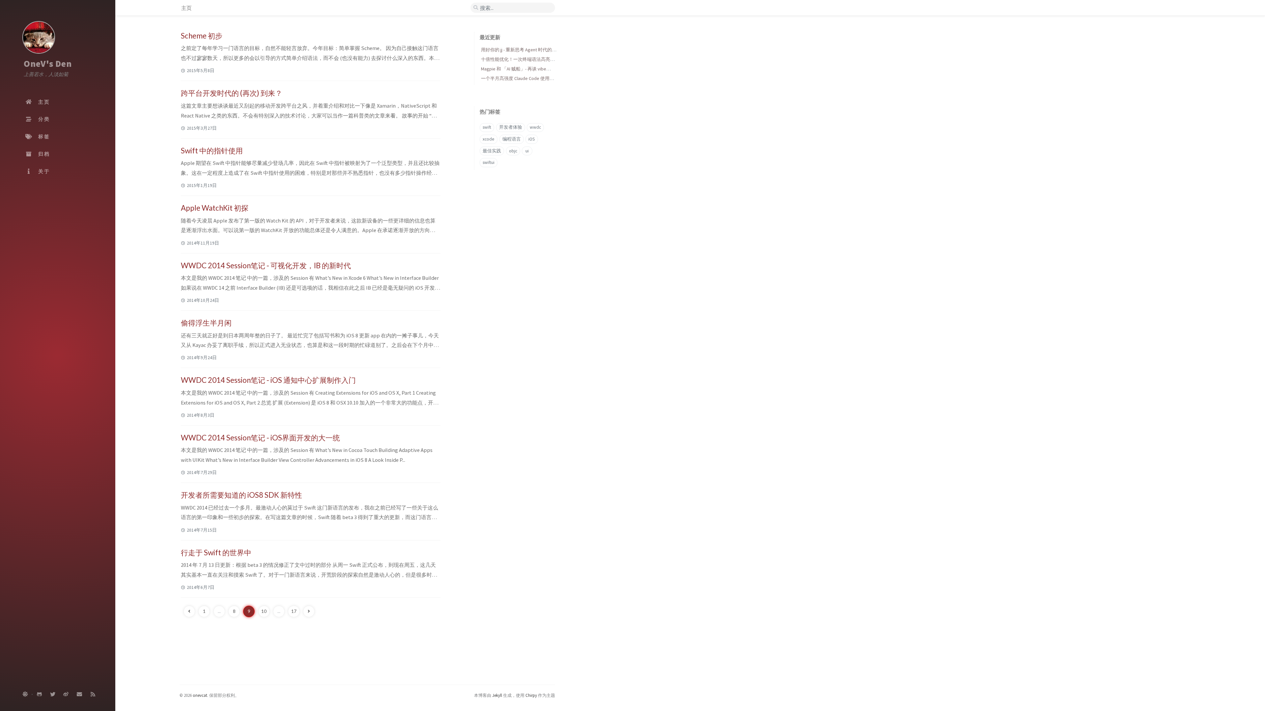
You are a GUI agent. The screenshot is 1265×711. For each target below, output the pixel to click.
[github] (39, 694)
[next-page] (309, 611)
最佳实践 (492, 151)
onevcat (200, 695)
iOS (531, 139)
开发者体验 (510, 127)
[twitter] (52, 694)
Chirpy (531, 695)
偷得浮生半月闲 (206, 322)
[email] (79, 694)
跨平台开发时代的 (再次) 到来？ (231, 93)
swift (487, 127)
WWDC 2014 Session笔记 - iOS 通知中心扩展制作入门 (268, 380)
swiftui (488, 162)
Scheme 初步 (201, 35)
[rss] (93, 694)
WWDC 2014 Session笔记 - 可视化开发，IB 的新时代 (266, 265)
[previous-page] (189, 611)
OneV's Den (48, 63)
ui (527, 151)
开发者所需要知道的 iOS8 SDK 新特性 (241, 494)
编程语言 (511, 139)
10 (264, 611)
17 (293, 611)
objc (513, 151)
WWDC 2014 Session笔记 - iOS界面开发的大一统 (260, 437)
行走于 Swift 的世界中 (216, 552)
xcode (488, 139)
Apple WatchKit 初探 (214, 207)
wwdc (535, 127)
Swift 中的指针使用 (212, 150)
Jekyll (497, 695)
